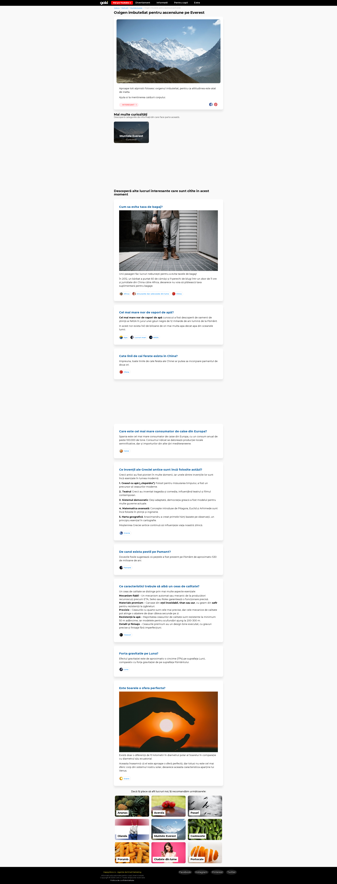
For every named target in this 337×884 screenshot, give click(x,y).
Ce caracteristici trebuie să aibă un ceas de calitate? (159, 586)
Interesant (129, 105)
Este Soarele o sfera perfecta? (142, 688)
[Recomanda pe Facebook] (210, 104)
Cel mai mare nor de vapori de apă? (146, 312)
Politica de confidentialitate (122, 880)
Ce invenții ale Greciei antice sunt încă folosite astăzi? (160, 469)
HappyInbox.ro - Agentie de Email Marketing (122, 872)
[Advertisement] (168, 163)
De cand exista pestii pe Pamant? (145, 552)
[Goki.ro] (104, 2)
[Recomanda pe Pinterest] (215, 104)
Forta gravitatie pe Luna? (138, 653)
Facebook (185, 872)
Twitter (231, 872)
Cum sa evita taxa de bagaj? (141, 207)
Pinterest (217, 872)
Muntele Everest (136, 8)
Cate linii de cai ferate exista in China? (148, 356)
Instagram (201, 872)
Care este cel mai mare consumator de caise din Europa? (163, 431)
